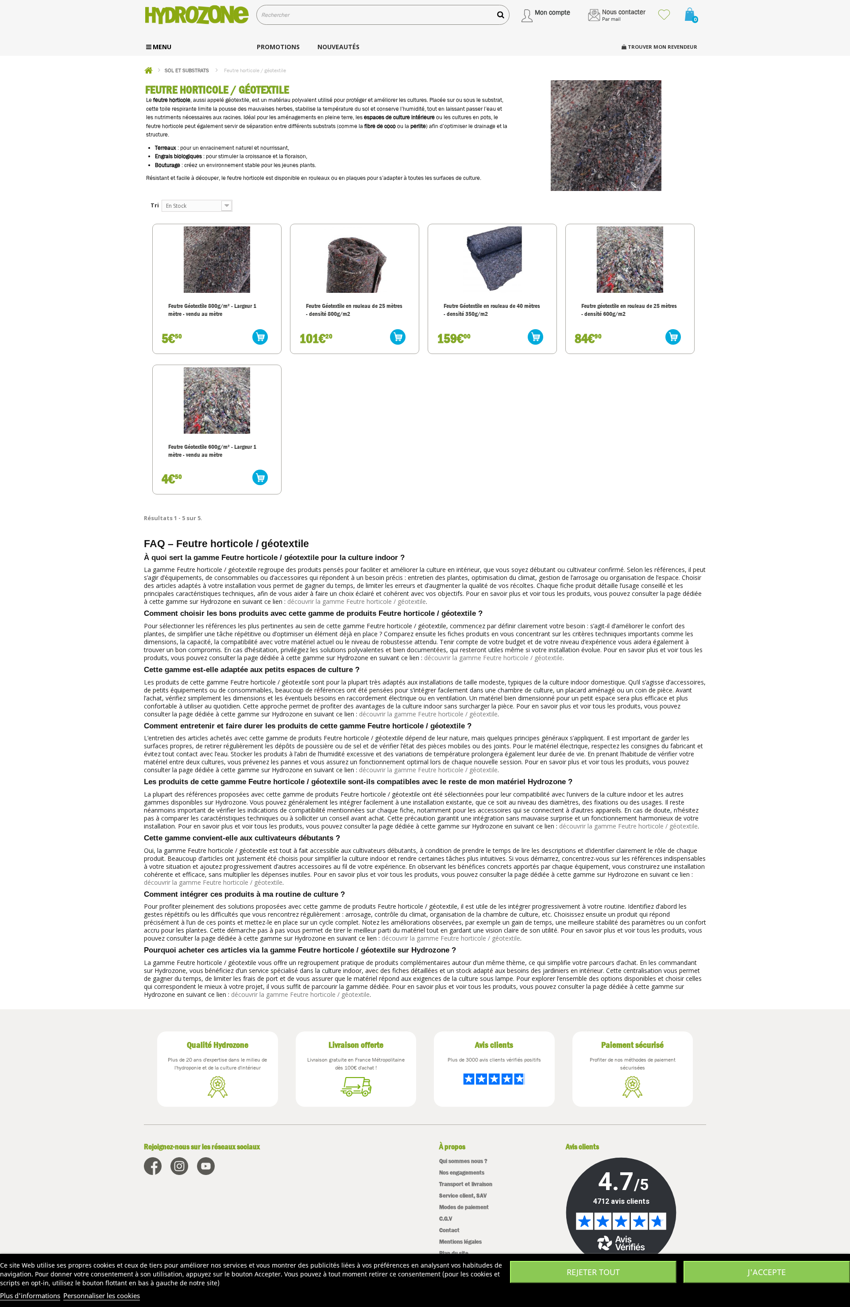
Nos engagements (461, 1172)
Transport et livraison (465, 1184)
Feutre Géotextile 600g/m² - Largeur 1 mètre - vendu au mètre (212, 451)
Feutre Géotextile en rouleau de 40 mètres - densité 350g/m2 (492, 310)
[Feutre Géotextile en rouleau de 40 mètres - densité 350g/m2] (492, 259)
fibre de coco (380, 126)
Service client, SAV (463, 1195)
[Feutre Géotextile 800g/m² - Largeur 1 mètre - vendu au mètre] (217, 259)
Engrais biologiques (178, 156)
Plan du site (453, 1253)
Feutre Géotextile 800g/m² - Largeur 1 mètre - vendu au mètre (212, 310)
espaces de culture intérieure (399, 117)
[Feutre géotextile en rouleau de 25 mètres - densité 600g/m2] (630, 259)
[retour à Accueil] (148, 70)
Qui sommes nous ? (463, 1161)
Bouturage (167, 165)
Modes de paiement (464, 1207)
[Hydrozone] (197, 14)
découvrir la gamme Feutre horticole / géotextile (356, 601)
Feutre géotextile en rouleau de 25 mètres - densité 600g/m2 (629, 310)
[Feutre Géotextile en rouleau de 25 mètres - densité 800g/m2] (354, 259)
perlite (418, 126)
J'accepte (767, 1272)
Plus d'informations (30, 1295)
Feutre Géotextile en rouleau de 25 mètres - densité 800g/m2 (354, 310)
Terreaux (165, 148)
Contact (449, 1230)
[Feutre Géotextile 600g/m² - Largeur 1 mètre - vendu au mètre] (217, 400)
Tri (155, 205)
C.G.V (445, 1218)
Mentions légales (460, 1241)
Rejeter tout (593, 1272)
